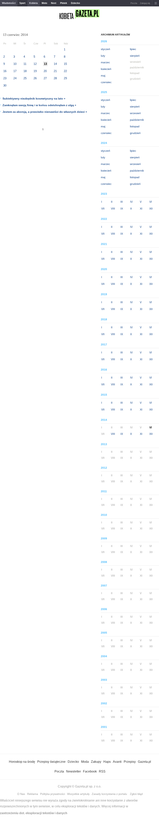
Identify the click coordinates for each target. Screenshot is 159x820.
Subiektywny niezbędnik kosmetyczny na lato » (34, 98)
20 (45, 71)
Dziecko (75, 3)
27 (45, 78)
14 (55, 63)
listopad (134, 126)
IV (131, 201)
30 (4, 85)
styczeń (105, 49)
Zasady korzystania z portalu (109, 793)
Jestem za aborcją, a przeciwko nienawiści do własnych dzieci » (45, 111)
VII (103, 208)
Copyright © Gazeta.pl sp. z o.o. (79, 786)
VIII (113, 208)
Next (53, 3)
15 (65, 63)
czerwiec (106, 82)
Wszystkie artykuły (78, 793)
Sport (22, 3)
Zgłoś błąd (136, 793)
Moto (44, 3)
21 (55, 71)
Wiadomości (9, 3)
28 (55, 78)
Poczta (133, 3)
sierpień (135, 55)
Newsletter (73, 771)
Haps (107, 761)
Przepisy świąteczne (51, 761)
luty (103, 55)
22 (65, 71)
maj (103, 75)
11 (24, 63)
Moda (85, 761)
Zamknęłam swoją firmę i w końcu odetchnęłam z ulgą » (39, 105)
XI (141, 208)
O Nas (21, 793)
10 (14, 63)
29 (65, 78)
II (111, 201)
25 (25, 78)
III (121, 201)
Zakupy (96, 761)
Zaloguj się (145, 3)
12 (35, 63)
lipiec (133, 49)
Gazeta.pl (144, 761)
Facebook (90, 771)
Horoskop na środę (22, 761)
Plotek (63, 3)
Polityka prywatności (52, 793)
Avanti (117, 761)
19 (35, 71)
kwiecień (106, 68)
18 (25, 71)
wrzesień (135, 113)
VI (150, 201)
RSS (102, 771)
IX (121, 208)
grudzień (135, 133)
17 (14, 71)
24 (14, 78)
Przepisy (130, 761)
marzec (105, 62)
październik (137, 119)
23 (4, 78)
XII (151, 208)
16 (4, 71)
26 (35, 78)
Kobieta (33, 3)
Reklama (32, 793)
